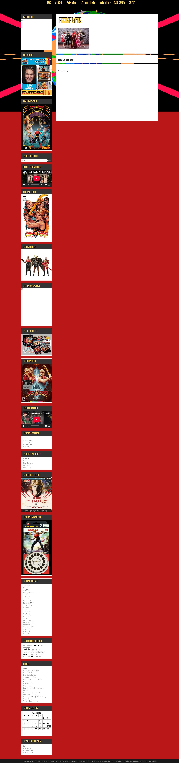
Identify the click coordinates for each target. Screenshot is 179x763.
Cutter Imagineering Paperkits (32, 679)
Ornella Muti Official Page (31, 694)
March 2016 (27, 616)
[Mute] (46, 185)
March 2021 (27, 601)
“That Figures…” (28, 442)
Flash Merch (104, 2)
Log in (25, 746)
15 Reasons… (38, 656)
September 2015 (28, 627)
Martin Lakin (27, 656)
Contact (132, 2)
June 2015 (26, 629)
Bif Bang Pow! (27, 673)
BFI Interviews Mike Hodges (32, 670)
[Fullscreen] (49, 185)
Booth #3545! (27, 446)
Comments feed (28, 750)
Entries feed (27, 748)
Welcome (58, 2)
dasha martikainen (29, 652)
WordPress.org (28, 752)
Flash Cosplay (119, 2)
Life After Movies (28, 690)
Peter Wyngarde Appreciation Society (34, 697)
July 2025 (26, 590)
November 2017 (28, 603)
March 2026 (27, 588)
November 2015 (28, 622)
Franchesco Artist (28, 683)
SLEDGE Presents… (37, 654)
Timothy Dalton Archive (30, 701)
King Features (27, 686)
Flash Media (71, 2)
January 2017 (27, 605)
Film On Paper (27, 681)
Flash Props (27, 467)
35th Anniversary (88, 2)
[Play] (24, 185)
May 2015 (26, 631)
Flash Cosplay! (65, 60)
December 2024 (28, 592)
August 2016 (27, 607)
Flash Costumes (28, 463)
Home (49, 2)
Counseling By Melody (30, 677)
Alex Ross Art (27, 668)
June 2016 (26, 612)
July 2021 (26, 599)
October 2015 (27, 625)
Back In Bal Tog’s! (35, 650)
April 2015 (26, 633)
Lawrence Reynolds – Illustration (33, 688)
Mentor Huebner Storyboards (32, 692)
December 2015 (28, 620)
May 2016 (26, 614)
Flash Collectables (28, 461)
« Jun (24, 734)
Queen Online (27, 699)
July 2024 (26, 594)
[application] (36, 178)
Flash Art (26, 459)
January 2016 (27, 618)
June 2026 (26, 586)
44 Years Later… (28, 444)
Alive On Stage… (28, 440)
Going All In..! (27, 438)
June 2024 (26, 596)
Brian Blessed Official (29, 675)
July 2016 (26, 609)
